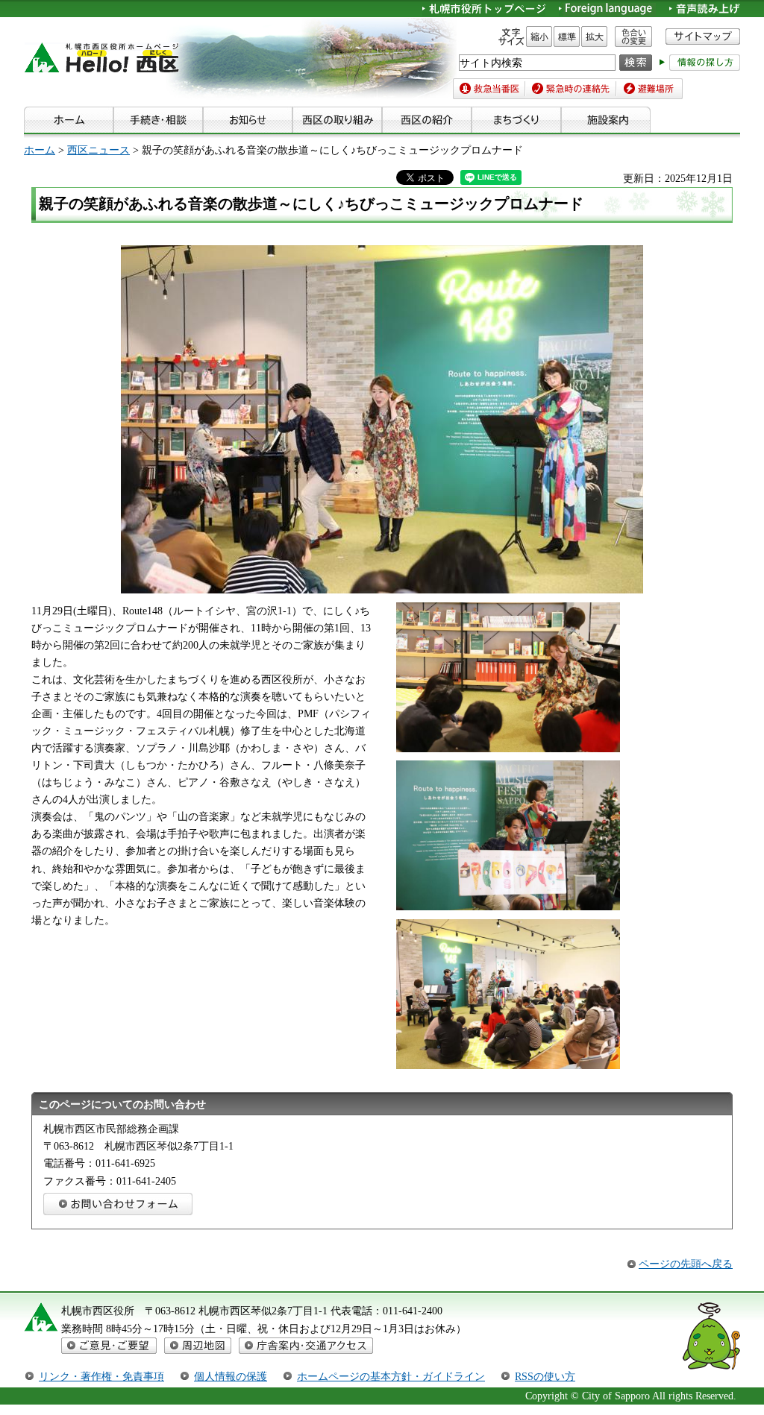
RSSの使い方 (545, 1376)
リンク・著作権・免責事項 (101, 1376)
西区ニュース (98, 150)
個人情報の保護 (230, 1376)
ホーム (39, 150)
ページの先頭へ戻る (686, 1264)
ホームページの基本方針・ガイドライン (391, 1376)
